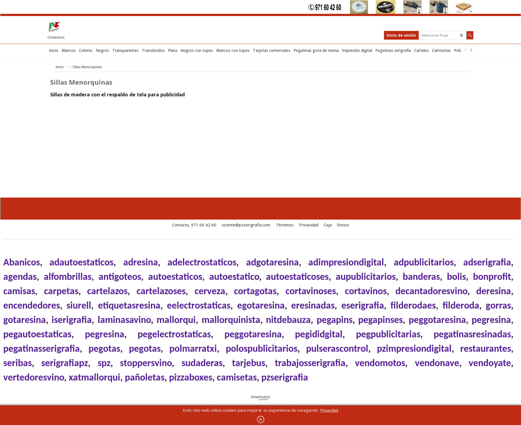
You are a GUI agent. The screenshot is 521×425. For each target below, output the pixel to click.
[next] (471, 50)
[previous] (465, 50)
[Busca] (469, 35)
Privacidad (329, 410)
